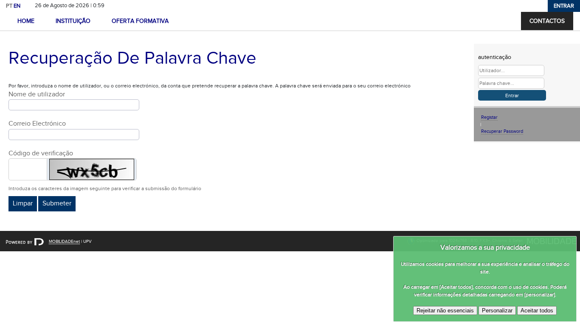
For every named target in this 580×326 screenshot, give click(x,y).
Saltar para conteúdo (134, 6)
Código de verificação (40, 153)
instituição (73, 21)
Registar (489, 117)
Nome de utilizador (36, 94)
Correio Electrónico (37, 124)
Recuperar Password (502, 131)
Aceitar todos (537, 310)
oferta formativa (140, 21)
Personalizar (497, 310)
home (25, 21)
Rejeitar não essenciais (445, 310)
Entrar (564, 6)
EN (17, 6)
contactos (547, 21)
